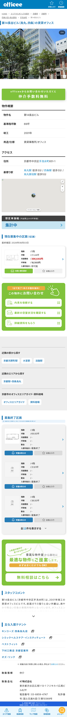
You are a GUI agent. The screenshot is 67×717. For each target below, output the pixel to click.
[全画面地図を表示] (62, 181)
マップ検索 (33, 714)
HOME (4, 14)
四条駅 (48, 170)
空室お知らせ (21, 453)
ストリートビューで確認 (34, 209)
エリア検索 (7, 714)
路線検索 (20, 714)
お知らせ (54, 664)
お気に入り (51, 7)
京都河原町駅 (10, 360)
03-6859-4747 (39, 694)
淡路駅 (38, 360)
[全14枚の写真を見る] (64, 76)
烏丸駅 (28, 170)
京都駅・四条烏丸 (12, 381)
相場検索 (46, 714)
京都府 (35, 14)
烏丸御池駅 (30, 174)
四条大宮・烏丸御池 (9, 17)
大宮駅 (26, 360)
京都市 (44, 14)
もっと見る (33, 615)
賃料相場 (35, 402)
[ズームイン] (62, 186)
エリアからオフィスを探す (20, 14)
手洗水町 (23, 17)
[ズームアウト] (62, 190)
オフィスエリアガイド (14, 402)
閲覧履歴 (61, 7)
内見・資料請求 (21, 271)
